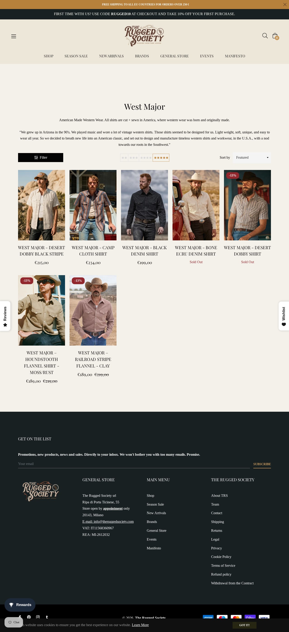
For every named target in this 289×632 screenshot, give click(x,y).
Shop (150, 495)
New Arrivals (156, 513)
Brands (152, 522)
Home (22, 71)
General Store (156, 530)
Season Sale (155, 504)
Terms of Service (223, 565)
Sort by (225, 157)
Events (151, 539)
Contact (216, 513)
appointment (113, 508)
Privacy (216, 548)
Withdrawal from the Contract (232, 583)
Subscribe (262, 464)
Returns (216, 530)
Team (215, 504)
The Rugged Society (150, 618)
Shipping (217, 522)
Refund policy (221, 574)
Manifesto (154, 548)
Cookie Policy (221, 557)
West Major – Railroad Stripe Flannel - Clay (93, 359)
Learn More (140, 625)
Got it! (244, 625)
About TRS (219, 495)
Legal (215, 539)
